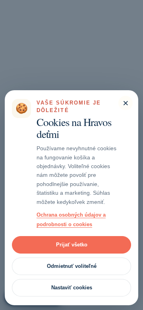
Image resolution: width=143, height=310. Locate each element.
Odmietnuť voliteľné (72, 266)
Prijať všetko (71, 245)
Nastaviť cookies (71, 288)
